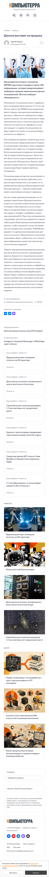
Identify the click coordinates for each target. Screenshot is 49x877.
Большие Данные (13, 299)
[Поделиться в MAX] (13, 313)
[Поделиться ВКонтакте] (5, 313)
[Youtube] (13, 836)
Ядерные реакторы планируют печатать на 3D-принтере (20, 358)
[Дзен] (28, 836)
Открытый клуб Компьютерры (20, 569)
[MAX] (23, 836)
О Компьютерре (13, 844)
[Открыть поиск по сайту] (27, 15)
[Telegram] (18, 836)
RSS (8, 847)
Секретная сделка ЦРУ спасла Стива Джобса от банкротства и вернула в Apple (23, 459)
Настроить (13, 873)
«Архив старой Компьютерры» (20, 788)
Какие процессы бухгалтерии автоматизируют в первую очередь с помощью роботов (23, 753)
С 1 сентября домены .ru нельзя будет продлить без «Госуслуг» (23, 484)
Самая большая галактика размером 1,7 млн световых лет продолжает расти (23, 408)
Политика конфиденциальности (20, 851)
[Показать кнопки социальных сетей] (14, 15)
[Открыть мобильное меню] (34, 15)
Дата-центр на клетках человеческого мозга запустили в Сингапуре (24, 382)
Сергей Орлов (16, 41)
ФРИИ (39, 302)
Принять (36, 873)
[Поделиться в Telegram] (9, 313)
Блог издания (28, 844)
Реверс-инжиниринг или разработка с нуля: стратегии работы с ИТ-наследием (24, 680)
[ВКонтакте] (9, 836)
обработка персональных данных (19, 302)
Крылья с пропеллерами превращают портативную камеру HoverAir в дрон (24, 433)
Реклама (16, 847)
